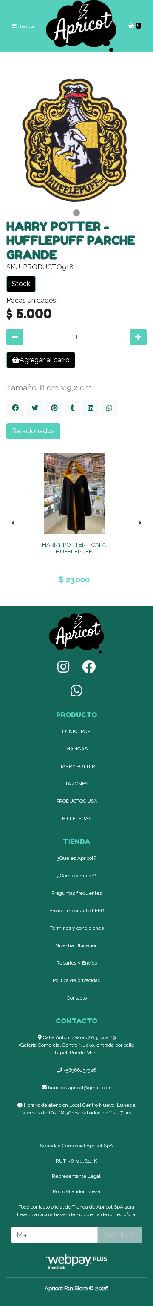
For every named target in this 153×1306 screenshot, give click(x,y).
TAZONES (76, 784)
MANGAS (76, 749)
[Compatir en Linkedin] (90, 408)
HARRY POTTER (76, 766)
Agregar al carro (45, 360)
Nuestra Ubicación (76, 945)
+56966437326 (79, 1070)
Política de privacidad (77, 980)
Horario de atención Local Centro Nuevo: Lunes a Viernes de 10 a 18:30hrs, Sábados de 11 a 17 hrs (79, 1109)
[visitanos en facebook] (88, 667)
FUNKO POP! (76, 731)
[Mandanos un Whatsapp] (76, 690)
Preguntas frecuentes (76, 893)
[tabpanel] (76, 136)
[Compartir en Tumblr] (72, 408)
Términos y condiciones (77, 928)
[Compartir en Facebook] (15, 408)
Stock (21, 284)
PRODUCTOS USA (76, 801)
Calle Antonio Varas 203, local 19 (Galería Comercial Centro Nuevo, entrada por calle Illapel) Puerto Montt (76, 1045)
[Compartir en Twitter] (35, 408)
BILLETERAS (76, 819)
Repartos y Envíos (76, 963)
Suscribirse (120, 1235)
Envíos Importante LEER (76, 911)
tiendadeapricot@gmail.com (79, 1088)
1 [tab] (76, 213)
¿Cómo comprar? (76, 876)
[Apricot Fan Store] (81, 26)
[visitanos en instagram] (63, 667)
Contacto (77, 998)
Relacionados (33, 431)
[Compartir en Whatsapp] (109, 408)
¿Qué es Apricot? (76, 858)
